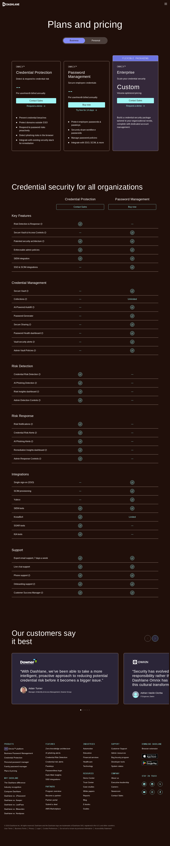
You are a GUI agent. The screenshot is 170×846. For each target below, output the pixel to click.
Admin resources (118, 753)
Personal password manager (16, 762)
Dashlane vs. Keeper (13, 800)
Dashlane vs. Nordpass (14, 813)
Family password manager (15, 766)
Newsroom (115, 791)
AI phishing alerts (53, 753)
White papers (89, 791)
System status (117, 766)
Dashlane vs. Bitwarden (14, 809)
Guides (86, 809)
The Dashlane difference (14, 783)
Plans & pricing (10, 771)
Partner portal (51, 800)
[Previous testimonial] (147, 638)
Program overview (53, 791)
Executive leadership (120, 782)
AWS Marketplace (53, 809)
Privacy (31, 828)
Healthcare (87, 762)
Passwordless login (54, 770)
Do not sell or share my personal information (76, 828)
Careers (114, 787)
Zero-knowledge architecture (58, 749)
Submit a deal (51, 804)
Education (87, 753)
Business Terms (21, 828)
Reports (86, 795)
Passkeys (50, 766)
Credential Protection (13, 758)
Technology (88, 766)
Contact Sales (117, 795)
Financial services (91, 757)
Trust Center (88, 782)
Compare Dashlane (12, 791)
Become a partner (53, 795)
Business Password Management (18, 753)
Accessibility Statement (103, 828)
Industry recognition (12, 787)
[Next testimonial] (155, 638)
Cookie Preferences (50, 828)
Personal (96, 40)
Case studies (88, 787)
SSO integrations (53, 779)
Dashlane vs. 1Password (14, 796)
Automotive (88, 749)
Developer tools (118, 762)
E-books (86, 804)
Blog (85, 800)
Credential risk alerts (54, 762)
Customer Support (119, 749)
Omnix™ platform (14, 749)
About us (115, 778)
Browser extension (150, 749)
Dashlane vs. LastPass (14, 805)
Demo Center (89, 778)
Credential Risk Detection (56, 757)
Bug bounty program (120, 757)
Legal (39, 828)
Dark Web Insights (53, 775)
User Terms (8, 828)
